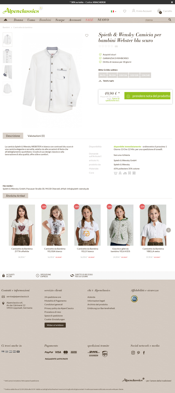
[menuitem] (158, 19)
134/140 (146, 75)
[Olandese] (10, 352)
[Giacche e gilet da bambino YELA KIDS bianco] (120, 225)
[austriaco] (14, 352)
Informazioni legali (96, 300)
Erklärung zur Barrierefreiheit (101, 308)
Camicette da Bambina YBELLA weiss (153, 250)
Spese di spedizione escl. (112, 99)
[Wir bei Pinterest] (138, 352)
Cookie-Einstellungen (54, 319)
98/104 (112, 75)
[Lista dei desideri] (124, 11)
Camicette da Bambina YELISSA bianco (54, 250)
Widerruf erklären (55, 325)
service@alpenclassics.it (18, 296)
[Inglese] (6, 352)
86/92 (103, 75)
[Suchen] (171, 20)
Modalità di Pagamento (55, 300)
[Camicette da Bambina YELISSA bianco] (55, 225)
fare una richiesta (122, 155)
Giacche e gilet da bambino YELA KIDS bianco (120, 250)
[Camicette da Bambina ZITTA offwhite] (22, 225)
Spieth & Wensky (122, 164)
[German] (2, 352)
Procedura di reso (52, 312)
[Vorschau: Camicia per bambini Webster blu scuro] (7, 40)
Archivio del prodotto (98, 304)
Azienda (91, 297)
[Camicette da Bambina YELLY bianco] (87, 225)
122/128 (134, 75)
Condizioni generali (53, 304)
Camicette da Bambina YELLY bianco (87, 250)
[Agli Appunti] (88, 36)
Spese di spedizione (53, 315)
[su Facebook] (144, 352)
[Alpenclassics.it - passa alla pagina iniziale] (28, 9)
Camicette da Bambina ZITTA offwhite (22, 250)
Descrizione (13, 135)
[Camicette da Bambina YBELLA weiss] (153, 225)
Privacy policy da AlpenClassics (59, 308)
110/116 (123, 75)
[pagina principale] (6, 19)
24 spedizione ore (52, 297)
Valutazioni (36, 135)
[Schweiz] (18, 352)
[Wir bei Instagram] (133, 352)
